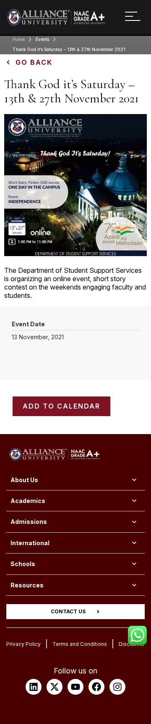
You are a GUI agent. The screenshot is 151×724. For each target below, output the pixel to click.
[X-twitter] (54, 687)
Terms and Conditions (79, 644)
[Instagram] (117, 687)
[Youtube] (75, 687)
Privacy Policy (23, 644)
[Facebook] (96, 687)
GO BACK (34, 62)
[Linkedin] (34, 687)
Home (19, 39)
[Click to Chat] (137, 631)
